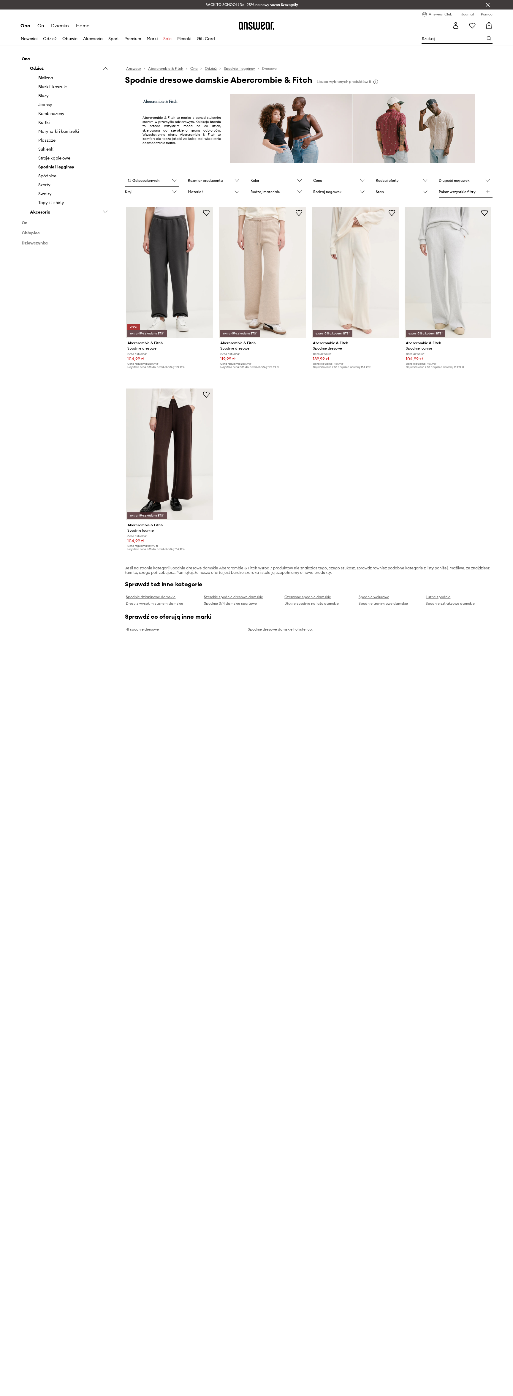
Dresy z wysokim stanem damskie (154, 603)
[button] (152, 181)
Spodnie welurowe (374, 597)
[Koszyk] (489, 25)
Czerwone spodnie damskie (307, 597)
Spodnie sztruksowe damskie (450, 603)
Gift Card (206, 38)
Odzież (50, 38)
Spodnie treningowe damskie (383, 603)
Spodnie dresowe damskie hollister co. (280, 629)
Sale (167, 38)
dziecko (60, 26)
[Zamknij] (488, 5)
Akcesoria (93, 38)
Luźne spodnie (438, 597)
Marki (152, 38)
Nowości (29, 38)
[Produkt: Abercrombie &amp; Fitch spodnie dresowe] (169, 272)
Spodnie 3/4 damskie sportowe (230, 603)
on (40, 26)
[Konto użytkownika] (455, 25)
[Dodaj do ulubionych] (206, 212)
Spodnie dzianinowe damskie (150, 597)
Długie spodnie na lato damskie (311, 603)
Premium (132, 38)
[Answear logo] (256, 25)
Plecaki (184, 38)
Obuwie (69, 38)
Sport (113, 38)
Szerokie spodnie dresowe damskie (233, 597)
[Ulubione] (472, 25)
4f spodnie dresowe (142, 629)
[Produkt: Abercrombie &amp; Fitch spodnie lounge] (448, 272)
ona (25, 26)
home (82, 26)
